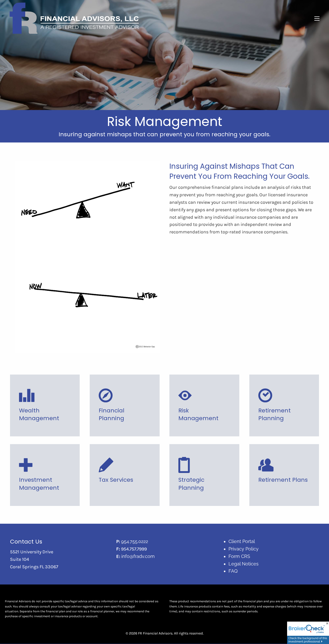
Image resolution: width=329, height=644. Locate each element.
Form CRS (239, 556)
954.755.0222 (134, 541)
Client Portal (242, 541)
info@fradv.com (138, 556)
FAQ (233, 571)
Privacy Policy (244, 549)
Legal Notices (244, 563)
